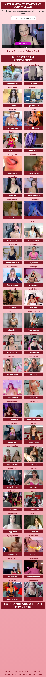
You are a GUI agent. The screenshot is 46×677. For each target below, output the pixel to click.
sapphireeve (34, 199)
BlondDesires (12, 266)
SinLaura (12, 580)
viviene (34, 468)
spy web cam (33, 105)
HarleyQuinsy (12, 401)
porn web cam (33, 509)
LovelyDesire (34, 289)
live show (12, 105)
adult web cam (34, 195)
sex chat (33, 375)
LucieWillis (12, 468)
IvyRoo (33, 109)
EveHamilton (12, 199)
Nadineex (33, 379)
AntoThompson (34, 311)
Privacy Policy (24, 671)
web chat (33, 307)
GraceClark (12, 379)
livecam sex (12, 509)
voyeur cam (33, 262)
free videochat (33, 128)
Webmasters (37, 674)
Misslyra (12, 222)
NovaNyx (33, 266)
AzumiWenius (12, 446)
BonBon (12, 132)
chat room (34, 218)
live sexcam (33, 150)
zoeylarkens (33, 132)
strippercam (12, 532)
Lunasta (12, 311)
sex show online (33, 576)
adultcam (12, 195)
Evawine (33, 446)
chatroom (12, 307)
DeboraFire (12, 491)
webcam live (12, 554)
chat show (12, 330)
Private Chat (32, 51)
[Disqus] (23, 639)
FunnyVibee (12, 423)
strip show (12, 218)
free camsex (33, 285)
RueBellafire (33, 558)
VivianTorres (33, 87)
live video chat (12, 128)
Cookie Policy (36, 671)
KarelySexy (12, 154)
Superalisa (33, 356)
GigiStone (34, 401)
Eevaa (33, 423)
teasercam (12, 173)
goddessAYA (34, 580)
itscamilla (34, 154)
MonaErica (12, 177)
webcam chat (12, 83)
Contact (15, 671)
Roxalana (33, 334)
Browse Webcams (27, 18)
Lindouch (12, 109)
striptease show (33, 419)
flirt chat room (33, 330)
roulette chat (12, 240)
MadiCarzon (12, 558)
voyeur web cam (12, 262)
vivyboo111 (12, 356)
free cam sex (34, 397)
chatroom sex (12, 397)
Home (15, 18)
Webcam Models (25, 674)
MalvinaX (12, 65)
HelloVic (33, 513)
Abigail (33, 491)
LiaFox (33, 222)
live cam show (12, 375)
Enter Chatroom (16, 51)
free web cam (12, 285)
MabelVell (12, 289)
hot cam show (33, 442)
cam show (12, 442)
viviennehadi (33, 65)
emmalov (33, 244)
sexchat (33, 83)
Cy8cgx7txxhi (12, 536)
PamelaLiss (12, 244)
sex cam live (34, 532)
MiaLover (33, 177)
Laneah (12, 334)
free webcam (34, 352)
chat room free (12, 419)
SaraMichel (12, 87)
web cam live (12, 464)
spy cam (33, 487)
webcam (33, 554)
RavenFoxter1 (34, 536)
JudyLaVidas (12, 513)
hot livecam (33, 464)
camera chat (34, 173)
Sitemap (7, 671)
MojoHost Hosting (10, 674)
